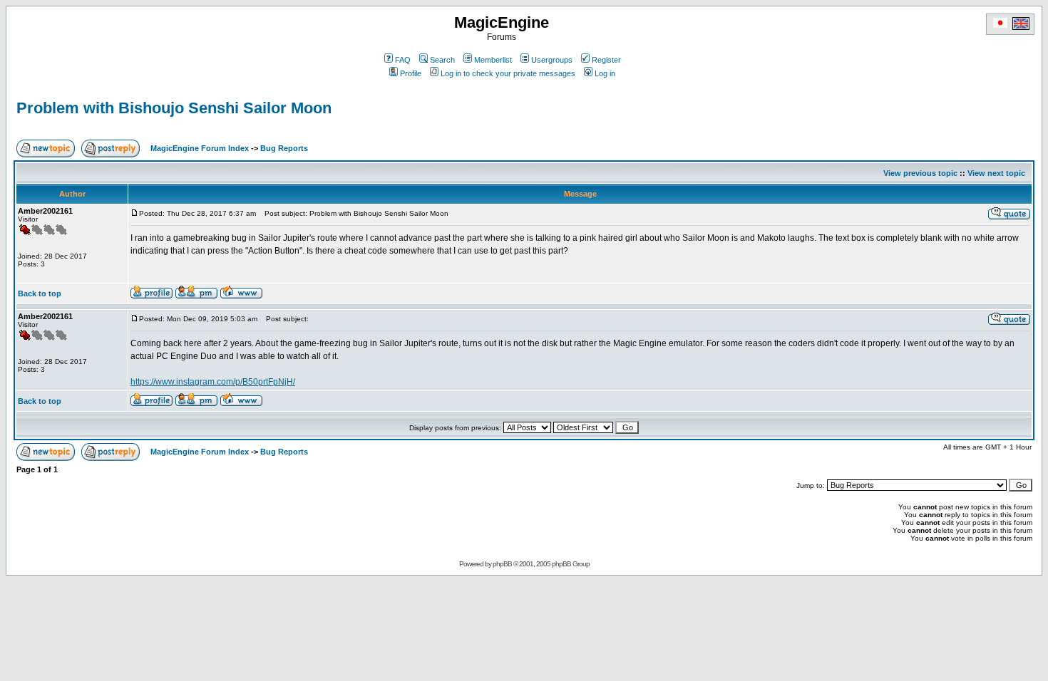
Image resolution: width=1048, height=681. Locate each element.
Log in (605, 73)
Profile (410, 73)
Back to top (39, 293)
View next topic (996, 173)
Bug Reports (284, 148)
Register (606, 60)
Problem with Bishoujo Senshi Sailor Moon (174, 108)
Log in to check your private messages (508, 73)
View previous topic (920, 173)
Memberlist (493, 60)
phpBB (502, 564)
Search (442, 60)
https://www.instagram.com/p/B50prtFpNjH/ (212, 382)
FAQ (403, 60)
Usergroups (551, 60)
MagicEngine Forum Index (199, 148)
